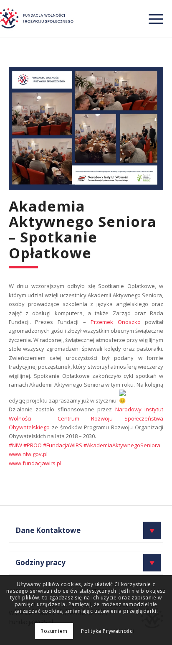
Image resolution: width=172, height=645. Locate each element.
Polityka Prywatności (107, 631)
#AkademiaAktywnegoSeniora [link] (121, 445)
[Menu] (151, 18)
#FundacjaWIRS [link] (62, 445)
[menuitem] (151, 18)
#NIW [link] (15, 445)
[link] (116, 322)
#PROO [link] (32, 445)
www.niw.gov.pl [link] (28, 454)
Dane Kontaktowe (48, 530)
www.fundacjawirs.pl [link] (35, 463)
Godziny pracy (40, 562)
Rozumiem (54, 631)
